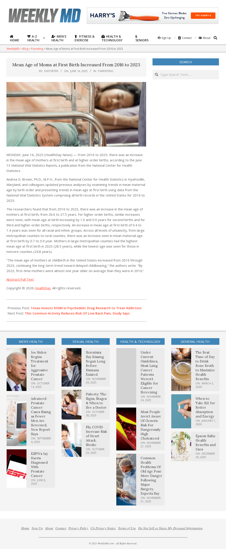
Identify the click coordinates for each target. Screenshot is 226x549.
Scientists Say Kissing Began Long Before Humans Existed (95, 363)
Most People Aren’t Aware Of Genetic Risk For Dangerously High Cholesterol (151, 425)
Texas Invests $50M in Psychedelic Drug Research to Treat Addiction (86, 308)
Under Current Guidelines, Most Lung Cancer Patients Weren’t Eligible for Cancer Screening (149, 372)
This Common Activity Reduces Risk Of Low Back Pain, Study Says (77, 313)
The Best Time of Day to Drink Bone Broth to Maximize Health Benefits (205, 365)
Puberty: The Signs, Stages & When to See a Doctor (96, 401)
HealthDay (43, 288)
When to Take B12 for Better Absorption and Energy (205, 407)
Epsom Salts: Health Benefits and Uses (206, 442)
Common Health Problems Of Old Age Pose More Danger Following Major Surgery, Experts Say (151, 476)
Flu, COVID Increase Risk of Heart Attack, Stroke (96, 436)
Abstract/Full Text (20, 279)
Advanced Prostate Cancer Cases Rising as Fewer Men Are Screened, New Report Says (41, 416)
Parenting (105, 71)
